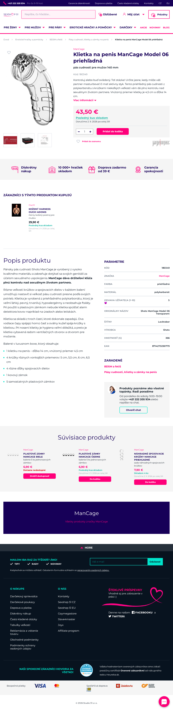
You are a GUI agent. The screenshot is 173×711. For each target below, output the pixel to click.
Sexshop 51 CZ (67, 602)
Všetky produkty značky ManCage (86, 521)
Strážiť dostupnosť (39, 476)
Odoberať (155, 561)
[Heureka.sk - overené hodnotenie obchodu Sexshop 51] (86, 675)
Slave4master (66, 619)
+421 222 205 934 (16, 3)
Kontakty (149, 3)
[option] (34, 218)
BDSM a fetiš (56, 39)
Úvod (6, 39)
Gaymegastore (67, 613)
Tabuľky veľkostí (20, 625)
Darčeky (126, 27)
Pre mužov (33, 27)
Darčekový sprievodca (24, 596)
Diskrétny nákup (20, 613)
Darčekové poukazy (22, 602)
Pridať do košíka (113, 131)
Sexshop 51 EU (67, 607)
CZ (160, 3)
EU (168, 3)
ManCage (78, 49)
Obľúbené (108, 14)
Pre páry (55, 27)
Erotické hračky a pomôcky (91, 27)
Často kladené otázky (128, 3)
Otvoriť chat (133, 410)
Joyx (61, 625)
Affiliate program (68, 630)
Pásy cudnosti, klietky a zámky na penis (89, 39)
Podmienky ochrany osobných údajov (22, 647)
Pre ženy (10, 27)
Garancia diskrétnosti (79, 3)
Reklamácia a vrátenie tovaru (24, 632)
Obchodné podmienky (24, 639)
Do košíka (95, 479)
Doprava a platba (103, 3)
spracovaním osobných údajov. (93, 570)
